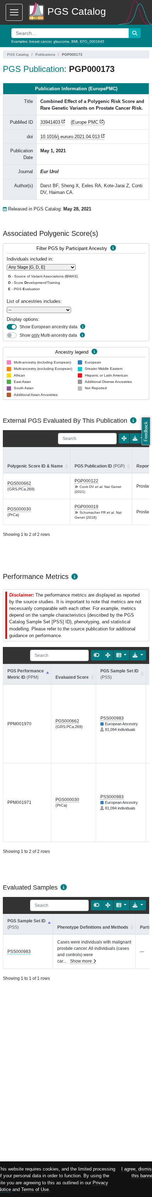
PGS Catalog (18, 54)
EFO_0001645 (92, 41)
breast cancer (40, 41)
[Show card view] (96, 655)
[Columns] (121, 655)
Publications (45, 54)
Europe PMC (85, 122)
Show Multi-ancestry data (48, 335)
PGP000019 (86, 506)
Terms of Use (35, 1189)
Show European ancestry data (48, 326)
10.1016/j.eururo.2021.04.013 (70, 136)
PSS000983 (112, 718)
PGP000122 (86, 480)
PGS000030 (19, 509)
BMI (74, 41)
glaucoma (61, 41)
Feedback (145, 431)
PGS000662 (19, 483)
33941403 (50, 122)
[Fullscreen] (124, 438)
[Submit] (135, 33)
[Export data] (137, 438)
